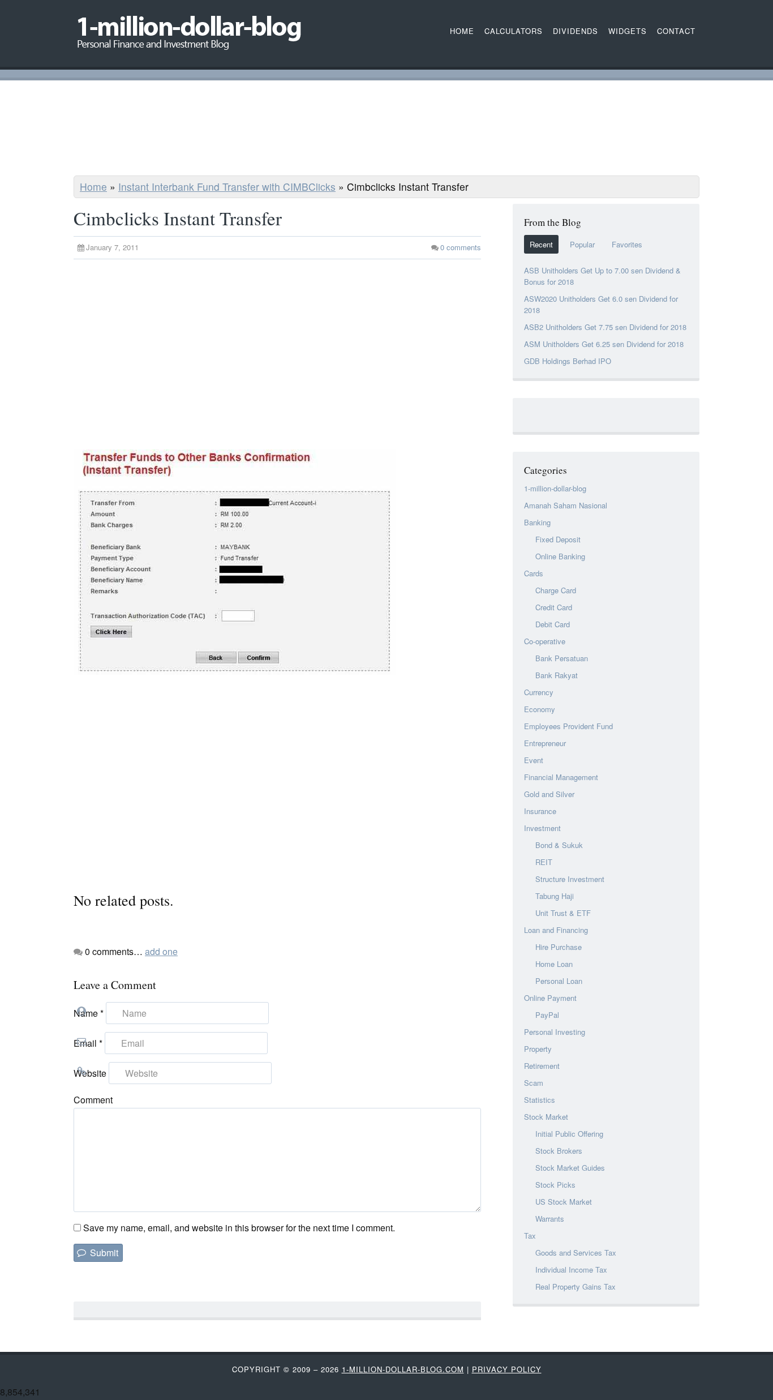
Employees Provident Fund (568, 726)
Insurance (540, 811)
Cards (533, 573)
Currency (538, 692)
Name (89, 1013)
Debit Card (552, 624)
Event (533, 760)
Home (93, 186)
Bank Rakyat (556, 675)
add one (161, 951)
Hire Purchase (558, 946)
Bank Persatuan (561, 658)
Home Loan (554, 963)
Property (538, 1048)
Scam (533, 1082)
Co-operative (544, 641)
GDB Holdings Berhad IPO (567, 361)
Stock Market (546, 1116)
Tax (530, 1235)
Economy (539, 709)
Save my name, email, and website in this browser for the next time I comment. (239, 1227)
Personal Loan (558, 980)
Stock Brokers (558, 1150)
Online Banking (560, 556)
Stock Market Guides (570, 1167)
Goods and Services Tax (575, 1252)
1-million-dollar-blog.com (403, 1369)
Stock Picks (555, 1184)
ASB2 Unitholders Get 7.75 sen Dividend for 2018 (605, 327)
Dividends (575, 30)
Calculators (513, 30)
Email (88, 1043)
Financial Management (561, 777)
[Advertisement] (386, 129)
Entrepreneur (545, 743)
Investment (542, 828)
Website (90, 1073)
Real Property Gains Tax (575, 1286)
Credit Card (553, 607)
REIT (543, 862)
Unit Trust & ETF (563, 912)
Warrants (549, 1218)
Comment (93, 1099)
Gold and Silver (549, 794)
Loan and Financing (556, 929)
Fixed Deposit (558, 539)
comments (460, 247)
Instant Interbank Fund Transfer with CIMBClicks (227, 186)
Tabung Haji (554, 895)
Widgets (627, 30)
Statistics (539, 1099)
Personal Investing (554, 1031)
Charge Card (555, 590)
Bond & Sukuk (559, 845)
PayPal (547, 1014)
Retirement (542, 1065)
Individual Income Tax (571, 1269)
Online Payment (550, 997)
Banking (537, 522)
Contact (676, 30)
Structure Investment (569, 879)
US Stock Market (563, 1201)
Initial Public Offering (569, 1133)
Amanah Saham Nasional (565, 505)
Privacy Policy (507, 1369)
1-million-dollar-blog (555, 488)
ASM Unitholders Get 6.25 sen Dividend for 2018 (604, 344)
